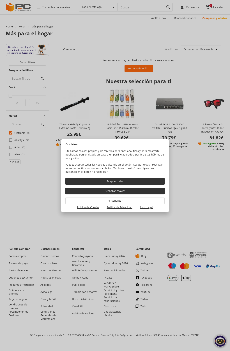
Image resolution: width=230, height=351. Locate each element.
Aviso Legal (146, 207)
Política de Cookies (88, 207)
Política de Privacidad (119, 207)
